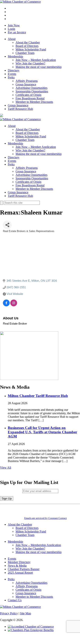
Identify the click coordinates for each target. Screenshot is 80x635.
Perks (11, 77)
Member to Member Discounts (34, 101)
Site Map (25, 613)
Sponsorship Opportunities (32, 91)
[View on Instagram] (13, 305)
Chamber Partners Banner (23, 569)
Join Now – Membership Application (38, 545)
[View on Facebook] (6, 305)
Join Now (14, 25)
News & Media (17, 565)
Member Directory (19, 562)
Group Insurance (26, 84)
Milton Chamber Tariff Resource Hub (38, 396)
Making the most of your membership (39, 67)
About (12, 39)
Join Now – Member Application (36, 60)
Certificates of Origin (28, 94)
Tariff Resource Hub (20, 108)
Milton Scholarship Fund (31, 49)
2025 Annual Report (20, 572)
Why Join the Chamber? (30, 63)
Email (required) (11, 491)
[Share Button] (7, 225)
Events (12, 74)
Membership (15, 56)
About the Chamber (28, 42)
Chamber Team (25, 53)
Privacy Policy (9, 613)
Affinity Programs (27, 81)
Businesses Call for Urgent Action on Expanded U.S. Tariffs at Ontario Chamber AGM (42, 432)
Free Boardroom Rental (30, 98)
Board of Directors (27, 46)
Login (11, 28)
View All (5, 467)
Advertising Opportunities (31, 87)
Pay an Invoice (17, 32)
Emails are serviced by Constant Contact (45, 518)
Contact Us (15, 600)
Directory (13, 70)
